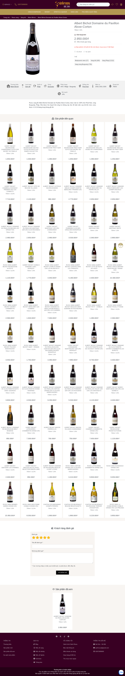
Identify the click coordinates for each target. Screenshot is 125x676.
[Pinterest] (69, 636)
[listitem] (32, 48)
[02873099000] (16, 4)
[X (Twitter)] (61, 636)
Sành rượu (49, 673)
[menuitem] (81, 60)
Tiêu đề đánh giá (37, 542)
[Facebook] (57, 636)
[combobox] (93, 5)
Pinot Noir (85, 86)
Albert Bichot (14, 86)
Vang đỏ (27, 86)
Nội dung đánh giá (37, 551)
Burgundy (51, 86)
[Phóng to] (32, 48)
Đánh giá (34, 534)
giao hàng (88, 42)
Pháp (38, 86)
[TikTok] (64, 636)
